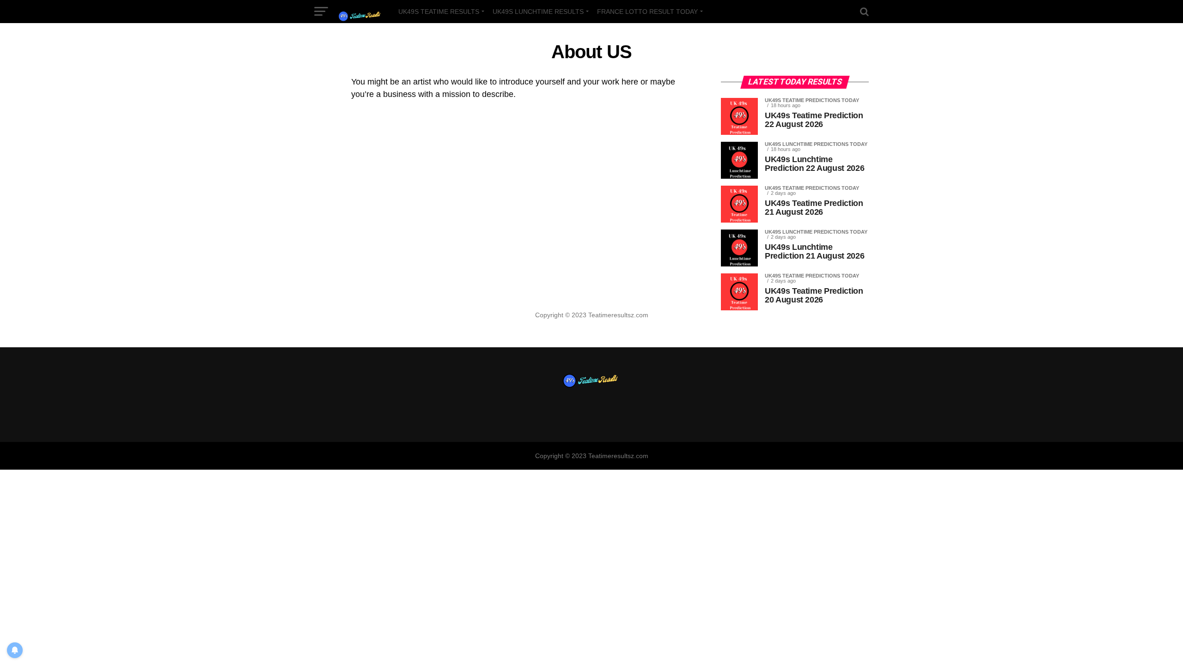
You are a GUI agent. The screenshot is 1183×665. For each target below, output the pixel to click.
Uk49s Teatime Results (438, 11)
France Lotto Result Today (647, 11)
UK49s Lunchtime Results (538, 11)
